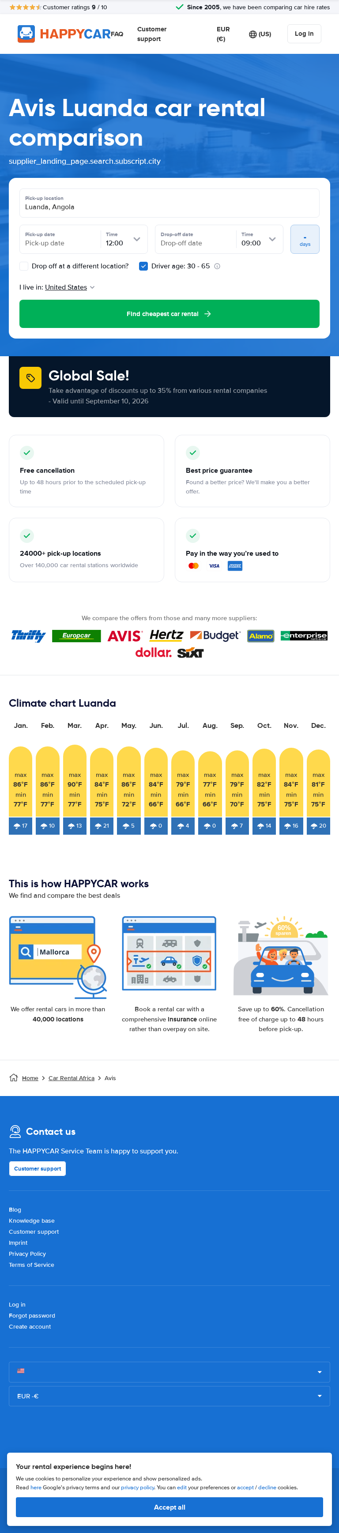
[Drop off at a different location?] (23, 266)
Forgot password (32, 1315)
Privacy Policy (27, 1254)
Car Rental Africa (71, 1078)
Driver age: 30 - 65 (180, 266)
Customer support (151, 34)
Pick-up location (44, 198)
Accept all (169, 1507)
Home (30, 1078)
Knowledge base (32, 1220)
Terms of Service (31, 1265)
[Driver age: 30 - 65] (143, 266)
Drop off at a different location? (79, 266)
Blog (15, 1209)
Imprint (18, 1243)
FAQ (117, 34)
